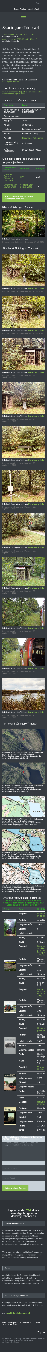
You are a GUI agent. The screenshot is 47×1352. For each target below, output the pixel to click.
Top (39, 1332)
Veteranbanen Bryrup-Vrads (10, 186)
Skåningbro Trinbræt (10, 82)
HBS (22, 177)
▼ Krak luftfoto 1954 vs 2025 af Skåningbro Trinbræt (19, 197)
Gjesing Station (34, 9)
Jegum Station (20, 9)
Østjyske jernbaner (41, 1103)
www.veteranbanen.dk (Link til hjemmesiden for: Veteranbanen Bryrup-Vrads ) (22, 93)
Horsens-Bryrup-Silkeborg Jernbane (8, 177)
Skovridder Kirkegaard (32, 138)
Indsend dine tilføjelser (15, 1188)
